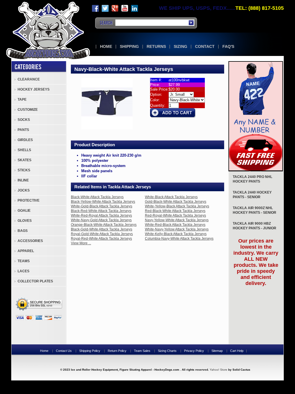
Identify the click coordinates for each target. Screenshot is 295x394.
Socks (24, 120)
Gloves (25, 221)
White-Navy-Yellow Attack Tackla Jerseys (177, 229)
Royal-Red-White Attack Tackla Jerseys (101, 239)
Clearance (29, 79)
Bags (23, 231)
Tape (22, 99)
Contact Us (64, 350)
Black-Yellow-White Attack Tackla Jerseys (103, 202)
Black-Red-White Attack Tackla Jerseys (101, 211)
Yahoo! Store (218, 369)
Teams (24, 261)
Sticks (24, 170)
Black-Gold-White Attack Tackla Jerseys (101, 229)
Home (106, 46)
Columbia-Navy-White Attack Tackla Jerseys (179, 239)
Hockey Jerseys (34, 89)
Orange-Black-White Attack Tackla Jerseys (104, 225)
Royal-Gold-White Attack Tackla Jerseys (102, 234)
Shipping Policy (89, 350)
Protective (28, 200)
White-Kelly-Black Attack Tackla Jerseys (176, 234)
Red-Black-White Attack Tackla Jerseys (175, 211)
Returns (156, 46)
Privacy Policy (194, 350)
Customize (28, 110)
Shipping (129, 46)
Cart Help (236, 350)
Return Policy (117, 350)
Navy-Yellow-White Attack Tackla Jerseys (177, 220)
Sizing (180, 46)
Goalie (24, 211)
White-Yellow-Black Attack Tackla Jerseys (177, 206)
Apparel (26, 251)
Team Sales (142, 350)
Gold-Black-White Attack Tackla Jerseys (175, 202)
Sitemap (217, 350)
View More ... (81, 243)
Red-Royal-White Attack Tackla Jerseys (175, 215)
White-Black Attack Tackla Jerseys (171, 197)
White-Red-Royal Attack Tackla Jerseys (101, 215)
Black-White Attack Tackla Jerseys (97, 197)
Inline (23, 180)
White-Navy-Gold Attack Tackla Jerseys (101, 220)
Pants (23, 130)
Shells (24, 150)
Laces (23, 271)
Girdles (25, 140)
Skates (24, 160)
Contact (205, 46)
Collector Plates (35, 281)
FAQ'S (228, 46)
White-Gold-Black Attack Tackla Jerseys (101, 206)
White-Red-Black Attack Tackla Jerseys (175, 225)
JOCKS (24, 190)
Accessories (30, 241)
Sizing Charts (167, 350)
